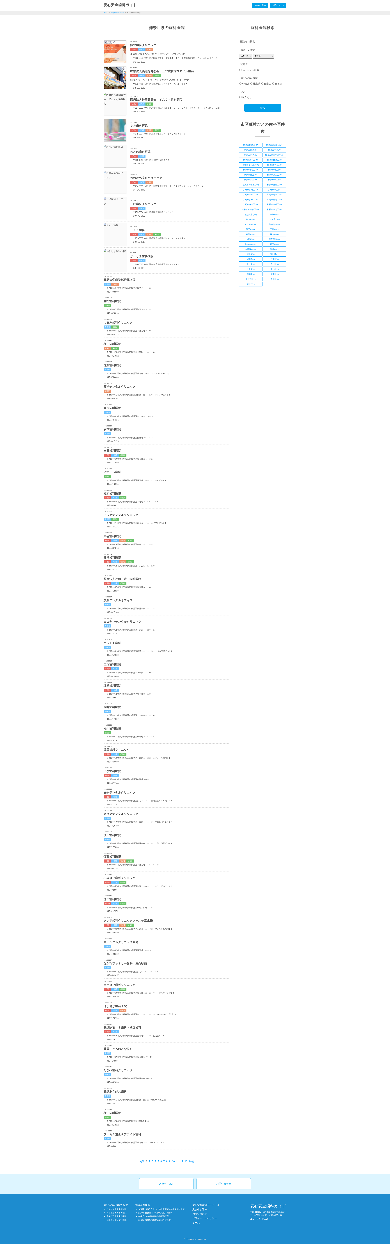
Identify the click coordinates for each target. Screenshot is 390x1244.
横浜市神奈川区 (274, 145)
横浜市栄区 (250, 180)
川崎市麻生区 (250, 205)
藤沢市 (275, 220)
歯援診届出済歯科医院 (116, 1220)
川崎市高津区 (274, 195)
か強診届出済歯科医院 (116, 1209)
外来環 (256, 83)
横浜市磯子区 (250, 160)
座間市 (274, 245)
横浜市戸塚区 (274, 165)
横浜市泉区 (274, 180)
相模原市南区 (274, 210)
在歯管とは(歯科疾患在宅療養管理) (153, 1216)
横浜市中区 (274, 150)
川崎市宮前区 (274, 200)
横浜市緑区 (250, 175)
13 (186, 1161)
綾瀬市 (274, 250)
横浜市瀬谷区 (274, 175)
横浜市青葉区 (251, 185)
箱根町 (275, 274)
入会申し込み (260, 5)
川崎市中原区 (250, 195)
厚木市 (274, 235)
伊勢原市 (274, 240)
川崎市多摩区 (250, 200)
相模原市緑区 (274, 205)
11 (177, 1161)
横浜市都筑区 (274, 185)
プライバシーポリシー (204, 1218)
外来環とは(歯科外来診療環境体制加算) (155, 1213)
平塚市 (274, 215)
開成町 (251, 274)
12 (181, 1161)
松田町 (251, 269)
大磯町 (250, 260)
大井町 (275, 264)
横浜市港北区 (251, 165)
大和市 (250, 240)
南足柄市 (250, 250)
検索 (262, 107)
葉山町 (251, 255)
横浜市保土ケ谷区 (274, 155)
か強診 (245, 83)
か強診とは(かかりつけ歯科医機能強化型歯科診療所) (161, 1209)
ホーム (106, 13)
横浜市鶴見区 (250, 145)
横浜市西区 (250, 150)
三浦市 (274, 230)
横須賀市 (251, 215)
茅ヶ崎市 (274, 225)
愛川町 (275, 279)
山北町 (275, 269)
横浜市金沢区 (274, 160)
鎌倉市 (250, 220)
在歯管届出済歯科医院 (116, 1216)
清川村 (251, 284)
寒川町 (274, 255)
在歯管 (267, 83)
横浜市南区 (250, 155)
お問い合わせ (278, 5)
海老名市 (250, 245)
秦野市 (250, 235)
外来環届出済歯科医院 (116, 1213)
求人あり (247, 97)
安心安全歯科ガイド (120, 5)
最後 (191, 1161)
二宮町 (275, 260)
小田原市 (250, 225)
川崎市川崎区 (250, 190)
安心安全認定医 (250, 70)
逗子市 (250, 230)
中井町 (251, 264)
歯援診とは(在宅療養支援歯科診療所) (154, 1220)
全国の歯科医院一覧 (117, 13)
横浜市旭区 (274, 170)
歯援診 (278, 83)
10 (173, 1161)
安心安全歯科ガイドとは (205, 1205)
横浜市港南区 (250, 170)
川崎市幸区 (274, 190)
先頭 (142, 1161)
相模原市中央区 (250, 210)
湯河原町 (251, 279)
